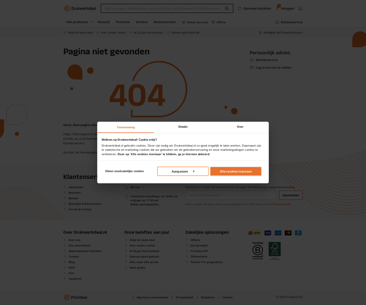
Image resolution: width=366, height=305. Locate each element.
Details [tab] (183, 126)
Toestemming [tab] (126, 127)
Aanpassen (180, 171)
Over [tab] (240, 126)
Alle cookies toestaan (236, 171)
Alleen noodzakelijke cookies (124, 171)
